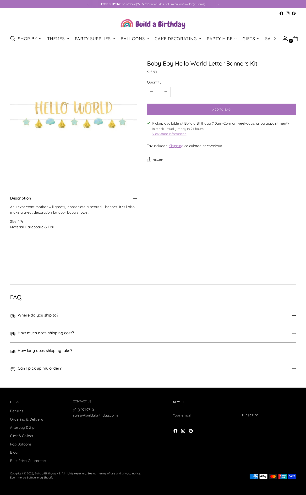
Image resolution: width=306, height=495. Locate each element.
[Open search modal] (12, 38)
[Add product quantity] (166, 92)
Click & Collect (21, 436)
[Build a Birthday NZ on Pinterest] (294, 13)
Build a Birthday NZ (47, 473)
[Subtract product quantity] (151, 92)
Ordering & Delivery (26, 419)
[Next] (218, 4)
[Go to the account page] (283, 38)
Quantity (154, 82)
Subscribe (250, 415)
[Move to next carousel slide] (292, 268)
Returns (16, 411)
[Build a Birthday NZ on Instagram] (287, 13)
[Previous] (88, 4)
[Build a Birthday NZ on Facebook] (281, 13)
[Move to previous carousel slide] (281, 268)
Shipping (176, 146)
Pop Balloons (21, 444)
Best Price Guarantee (28, 460)
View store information (169, 134)
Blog (13, 452)
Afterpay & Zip (22, 427)
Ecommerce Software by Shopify (32, 477)
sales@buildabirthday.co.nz (95, 415)
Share (158, 160)
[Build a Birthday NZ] (153, 23)
